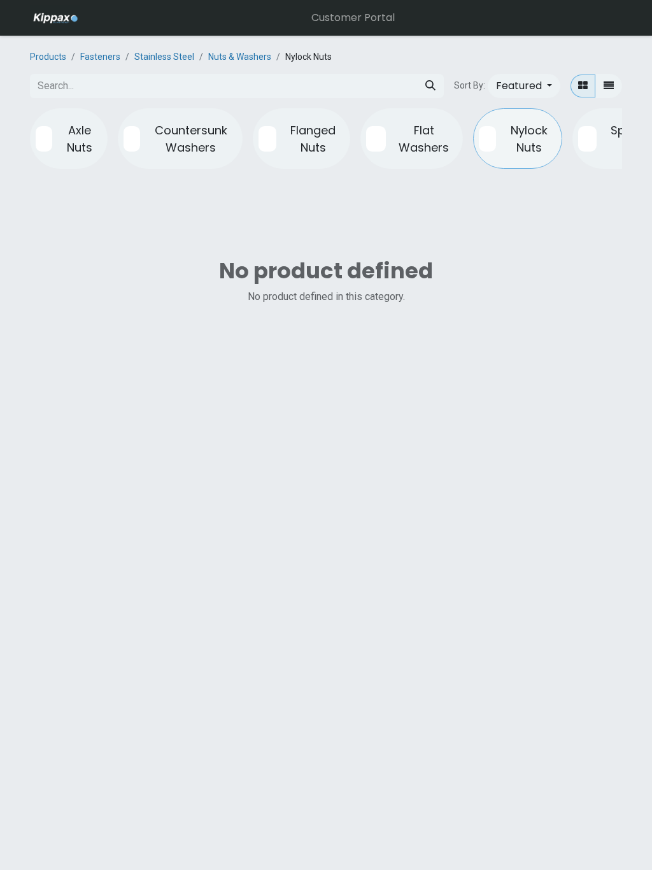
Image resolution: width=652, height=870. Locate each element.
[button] (524, 86)
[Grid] (583, 86)
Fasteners (100, 57)
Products (48, 57)
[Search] (430, 86)
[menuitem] (353, 18)
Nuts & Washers (239, 57)
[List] (608, 86)
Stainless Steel (164, 57)
